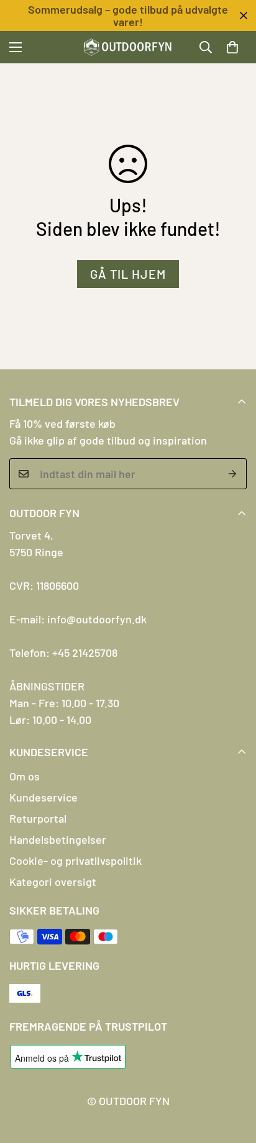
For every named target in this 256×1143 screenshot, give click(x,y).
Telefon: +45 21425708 (63, 652)
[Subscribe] (233, 473)
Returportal (37, 818)
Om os (24, 776)
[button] (232, 47)
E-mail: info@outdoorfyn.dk (78, 619)
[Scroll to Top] (233, 1077)
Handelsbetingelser (57, 839)
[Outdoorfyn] (128, 47)
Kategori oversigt (52, 881)
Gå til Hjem (128, 273)
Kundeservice (43, 797)
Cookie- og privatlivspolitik (75, 860)
